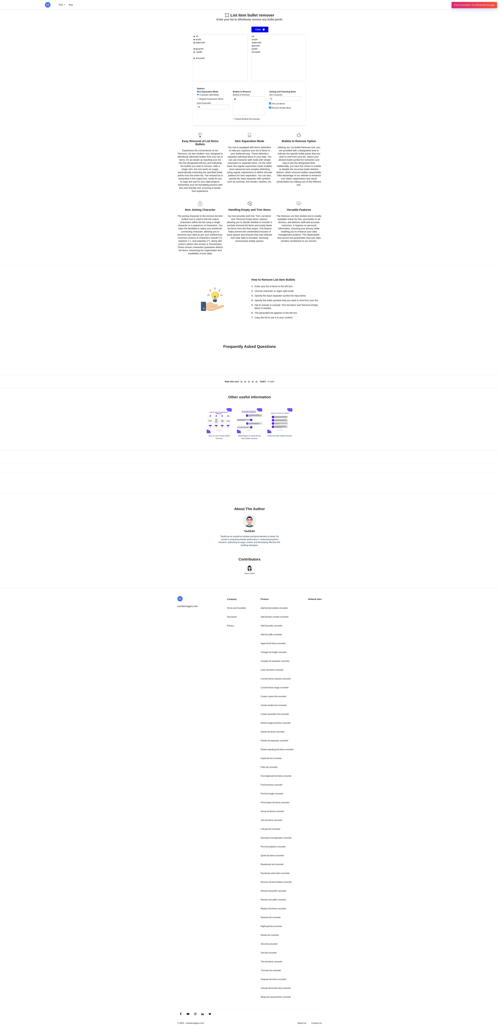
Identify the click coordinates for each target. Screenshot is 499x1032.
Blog (71, 5)
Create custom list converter (273, 696)
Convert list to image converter (275, 687)
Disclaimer (232, 617)
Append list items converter (273, 643)
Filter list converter (269, 767)
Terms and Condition (236, 608)
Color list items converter (272, 670)
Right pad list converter (271, 926)
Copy (258, 29)
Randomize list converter (272, 864)
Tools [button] (61, 5)
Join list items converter (271, 820)
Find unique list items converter (275, 802)
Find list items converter (272, 785)
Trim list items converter (271, 962)
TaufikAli (249, 531)
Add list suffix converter (271, 634)
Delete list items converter (272, 732)
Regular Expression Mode (211, 99)
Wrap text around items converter (276, 997)
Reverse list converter (271, 917)
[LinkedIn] (181, 1013)
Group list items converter (272, 811)
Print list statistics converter (273, 847)
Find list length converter (272, 794)
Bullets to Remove (241, 95)
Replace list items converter (273, 908)
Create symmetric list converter (275, 714)
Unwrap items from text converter (276, 988)
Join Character (276, 95)
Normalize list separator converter (276, 838)
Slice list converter (269, 944)
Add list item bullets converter (274, 608)
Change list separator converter (275, 661)
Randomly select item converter (275, 873)
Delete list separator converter (274, 741)
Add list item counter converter (274, 617)
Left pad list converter (270, 829)
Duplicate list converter (271, 758)
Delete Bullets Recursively (247, 119)
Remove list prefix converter (273, 891)
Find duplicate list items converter (276, 776)
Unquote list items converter (273, 979)
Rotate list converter (270, 935)
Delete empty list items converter (276, 723)
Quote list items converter (272, 855)
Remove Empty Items (281, 108)
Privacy (230, 626)
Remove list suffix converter (273, 900)
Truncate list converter (271, 970)
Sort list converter (269, 953)
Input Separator (204, 103)
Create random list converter (274, 705)
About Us (302, 1023)
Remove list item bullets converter (276, 882)
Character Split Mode (209, 95)
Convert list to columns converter (276, 679)
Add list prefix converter (271, 626)
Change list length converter (274, 652)
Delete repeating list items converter (277, 749)
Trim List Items (278, 104)
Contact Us (316, 1023)
